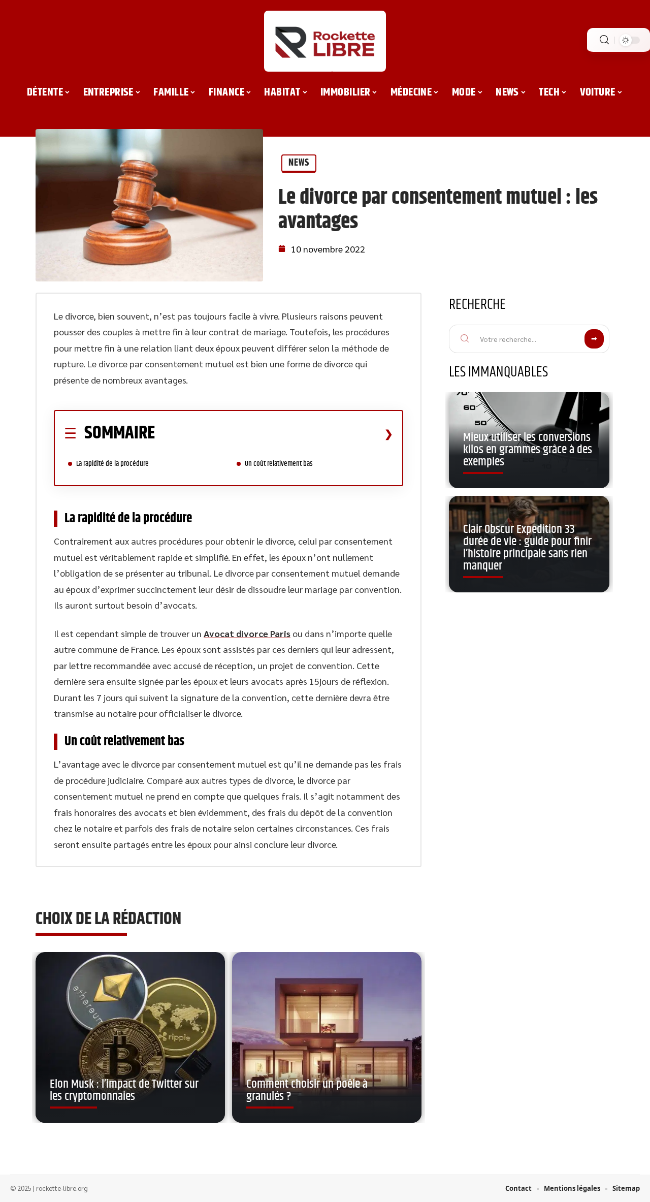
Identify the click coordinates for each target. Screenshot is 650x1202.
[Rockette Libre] (325, 41)
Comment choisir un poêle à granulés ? (307, 1090)
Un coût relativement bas (279, 463)
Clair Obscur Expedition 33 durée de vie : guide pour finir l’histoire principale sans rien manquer (527, 547)
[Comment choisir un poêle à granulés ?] (326, 1037)
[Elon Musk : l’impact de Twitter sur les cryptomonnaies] (130, 1037)
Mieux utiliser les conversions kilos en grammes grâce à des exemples (527, 449)
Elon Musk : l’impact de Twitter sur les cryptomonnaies (124, 1090)
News (298, 162)
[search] (604, 40)
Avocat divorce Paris (247, 633)
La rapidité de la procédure (113, 463)
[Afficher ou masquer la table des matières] (274, 434)
